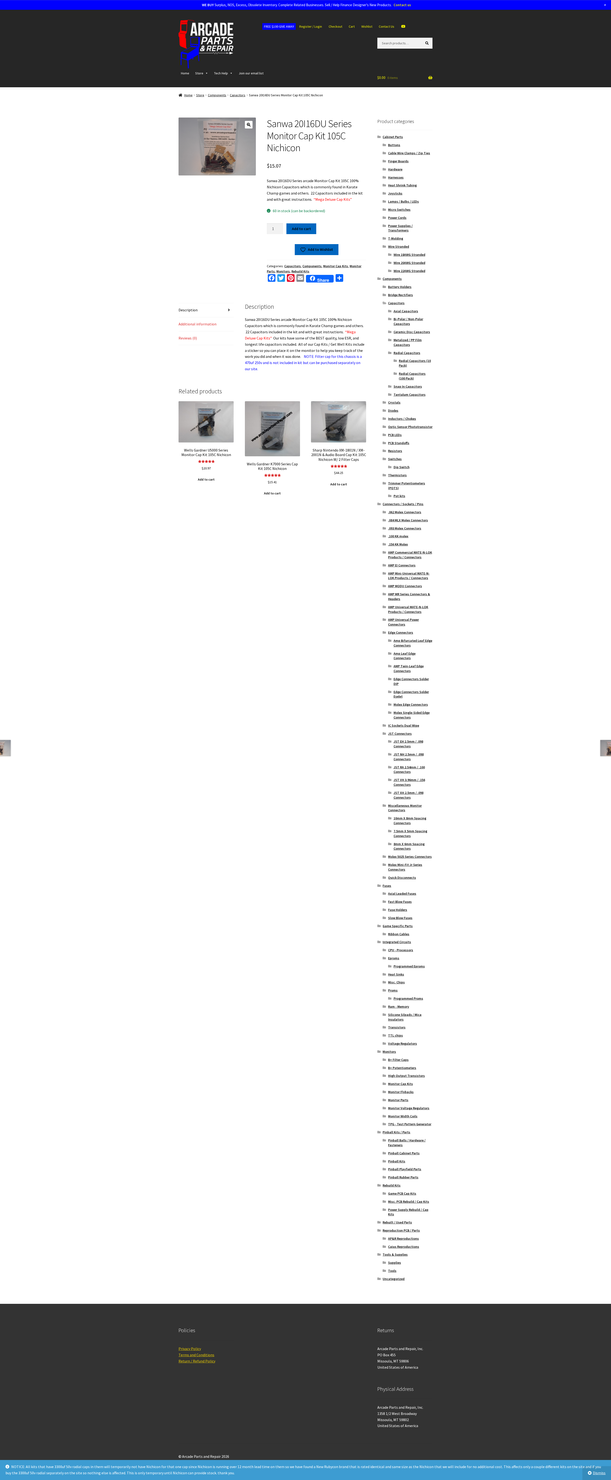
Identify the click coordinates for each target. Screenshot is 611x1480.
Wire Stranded (398, 246)
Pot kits (399, 496)
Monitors (283, 271)
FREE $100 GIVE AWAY (279, 26)
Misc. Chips (396, 982)
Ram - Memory (398, 1006)
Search (428, 42)
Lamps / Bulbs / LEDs (403, 201)
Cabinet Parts (393, 137)
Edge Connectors (400, 632)
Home (185, 73)
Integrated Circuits (397, 942)
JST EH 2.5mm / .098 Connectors (408, 743)
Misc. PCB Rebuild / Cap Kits (408, 1201)
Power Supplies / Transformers (400, 228)
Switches (395, 459)
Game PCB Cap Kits (402, 1193)
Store (199, 73)
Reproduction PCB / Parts (401, 1230)
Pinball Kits (396, 1161)
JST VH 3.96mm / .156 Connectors (409, 782)
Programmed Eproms (409, 966)
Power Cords (397, 218)
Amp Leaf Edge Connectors (405, 655)
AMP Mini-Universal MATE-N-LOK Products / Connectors (409, 575)
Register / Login (310, 26)
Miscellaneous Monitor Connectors (405, 807)
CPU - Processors (400, 950)
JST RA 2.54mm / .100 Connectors (409, 769)
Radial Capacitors (407, 353)
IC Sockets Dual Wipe (403, 725)
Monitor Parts (398, 1100)
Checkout (335, 26)
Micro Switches (399, 209)
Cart (352, 26)
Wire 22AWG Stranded (409, 271)
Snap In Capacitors (408, 386)
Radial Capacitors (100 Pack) (412, 375)
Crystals (394, 402)
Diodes (393, 410)
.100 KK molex (398, 536)
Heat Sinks (396, 974)
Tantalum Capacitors (410, 394)
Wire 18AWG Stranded (409, 254)
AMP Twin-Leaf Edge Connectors (409, 668)
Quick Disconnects (402, 877)
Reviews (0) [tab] (188, 338)
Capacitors (237, 95)
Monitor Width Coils (402, 1116)
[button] (249, 124)
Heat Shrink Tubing (402, 185)
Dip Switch (402, 467)
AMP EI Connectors (402, 565)
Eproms (393, 958)
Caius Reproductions (403, 1246)
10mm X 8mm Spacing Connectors (410, 820)
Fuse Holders (397, 910)
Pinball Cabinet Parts (404, 1153)
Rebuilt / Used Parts (397, 1222)
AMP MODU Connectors (405, 586)
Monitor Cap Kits (335, 266)
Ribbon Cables (398, 934)
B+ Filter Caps (398, 1060)
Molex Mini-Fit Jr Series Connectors (405, 867)
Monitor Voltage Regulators (408, 1108)
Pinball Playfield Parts (404, 1169)
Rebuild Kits (300, 271)
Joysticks (395, 193)
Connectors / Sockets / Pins (403, 504)
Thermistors (397, 475)
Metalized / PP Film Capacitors (408, 342)
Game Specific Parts (398, 926)
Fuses (387, 886)
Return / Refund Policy (197, 1361)
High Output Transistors (406, 1076)
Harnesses (396, 177)
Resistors (395, 451)
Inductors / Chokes (402, 418)
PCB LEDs (395, 435)
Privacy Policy (190, 1348)
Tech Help (221, 73)
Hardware (395, 169)
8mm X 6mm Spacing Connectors (409, 846)
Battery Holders (399, 287)
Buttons (394, 145)
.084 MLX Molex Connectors (408, 520)
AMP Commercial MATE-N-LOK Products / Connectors (410, 554)
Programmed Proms (408, 998)
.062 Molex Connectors (404, 512)
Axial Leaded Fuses (402, 893)
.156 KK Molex (398, 544)
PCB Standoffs (398, 443)
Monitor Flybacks (401, 1092)
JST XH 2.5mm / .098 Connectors (408, 795)
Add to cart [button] (206, 479)
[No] (605, 1472)
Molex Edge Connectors (411, 704)
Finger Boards (398, 161)
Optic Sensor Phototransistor (410, 427)
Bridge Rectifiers (400, 295)
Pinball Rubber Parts (403, 1177)
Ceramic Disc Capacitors (412, 332)
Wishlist (366, 26)
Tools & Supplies (395, 1254)
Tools (392, 1271)
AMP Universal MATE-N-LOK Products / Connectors (408, 609)
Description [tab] (188, 310)
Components (217, 95)
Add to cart (301, 228)
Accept (405, 1473)
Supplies (394, 1262)
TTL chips (395, 1035)
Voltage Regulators (402, 1043)
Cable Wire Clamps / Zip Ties (409, 153)
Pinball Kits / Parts (396, 1132)
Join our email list (251, 73)
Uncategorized (394, 1279)
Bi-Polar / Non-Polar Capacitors (408, 321)
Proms (393, 990)
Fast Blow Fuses (400, 901)
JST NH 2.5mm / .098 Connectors (409, 756)
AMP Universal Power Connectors (403, 622)
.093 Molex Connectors (404, 528)
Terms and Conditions (196, 1354)
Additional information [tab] (197, 324)
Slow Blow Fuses (400, 918)
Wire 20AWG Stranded (409, 263)
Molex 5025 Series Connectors (410, 856)
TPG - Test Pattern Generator (409, 1124)
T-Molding (395, 238)
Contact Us (386, 26)
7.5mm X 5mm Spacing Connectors (410, 833)
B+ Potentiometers (402, 1068)
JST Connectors (400, 733)
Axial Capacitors (406, 311)
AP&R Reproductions (403, 1238)
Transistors (397, 1027)
